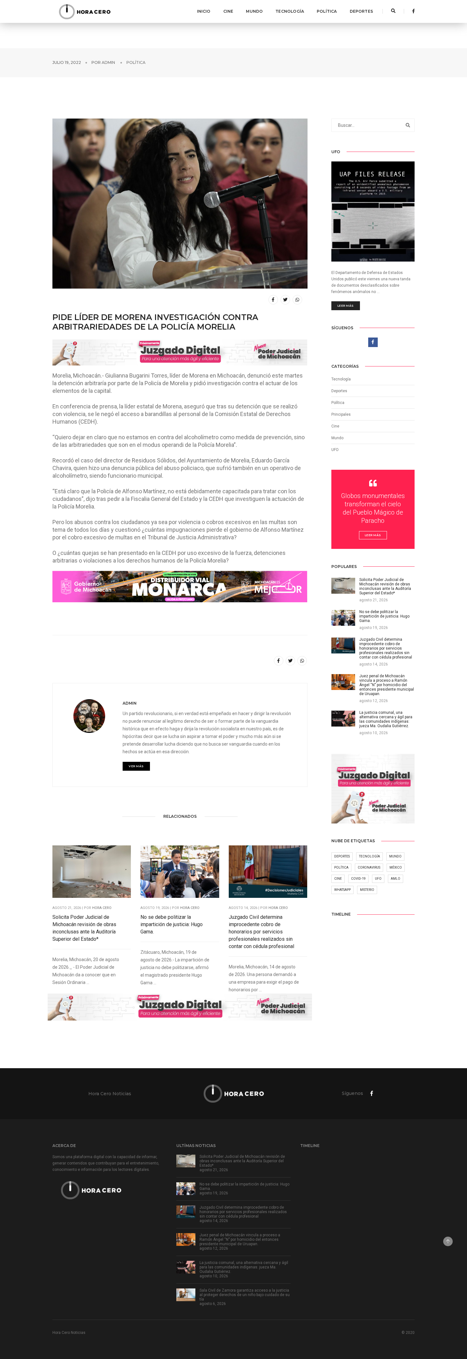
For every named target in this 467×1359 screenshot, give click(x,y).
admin (108, 62)
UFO (335, 449)
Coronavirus (369, 867)
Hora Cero (102, 908)
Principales (341, 414)
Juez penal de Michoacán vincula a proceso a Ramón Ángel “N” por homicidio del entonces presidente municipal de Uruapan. (240, 1239)
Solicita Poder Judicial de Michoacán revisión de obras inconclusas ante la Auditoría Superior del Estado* (84, 928)
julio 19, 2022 (66, 62)
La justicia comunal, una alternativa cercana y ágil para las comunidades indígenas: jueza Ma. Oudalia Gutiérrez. (244, 1267)
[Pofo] (84, 11)
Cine (228, 11)
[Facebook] (412, 11)
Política (327, 11)
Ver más (136, 766)
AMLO (395, 878)
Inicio (204, 11)
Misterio (367, 889)
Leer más (345, 305)
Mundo (254, 11)
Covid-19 (358, 878)
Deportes (361, 11)
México (395, 867)
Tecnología (289, 11)
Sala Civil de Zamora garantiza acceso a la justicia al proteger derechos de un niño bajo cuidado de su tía (245, 1294)
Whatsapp (342, 889)
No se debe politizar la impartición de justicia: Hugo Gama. (171, 924)
